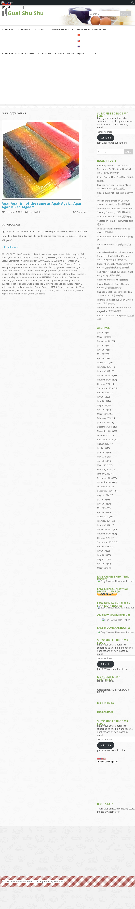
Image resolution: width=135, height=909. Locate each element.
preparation (32, 280)
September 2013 (105, 542)
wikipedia (40, 293)
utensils (59, 290)
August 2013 (103, 546)
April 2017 (102, 358)
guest (79, 267)
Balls (83, 254)
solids (21, 287)
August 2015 (103, 443)
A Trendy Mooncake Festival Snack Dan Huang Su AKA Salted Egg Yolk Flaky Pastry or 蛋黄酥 (114, 169)
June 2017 (102, 349)
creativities (7, 264)
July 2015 (101, 448)
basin (4, 257)
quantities (7, 283)
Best (20, 257)
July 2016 (101, 396)
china (42, 257)
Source (45, 287)
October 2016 (103, 383)
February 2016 (104, 418)
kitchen (66, 273)
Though (38, 290)
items (40, 273)
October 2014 (103, 486)
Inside (62, 270)
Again (42, 254)
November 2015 (105, 430)
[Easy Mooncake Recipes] (116, 632)
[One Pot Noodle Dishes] (116, 619)
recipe (31, 283)
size (14, 287)
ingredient (39, 270)
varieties (80, 290)
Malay (5, 277)
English (77, 264)
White (31, 293)
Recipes (39, 283)
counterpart (71, 260)
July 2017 (101, 345)
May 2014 (102, 507)
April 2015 (102, 460)
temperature (8, 290)
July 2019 (101, 332)
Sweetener (63, 287)
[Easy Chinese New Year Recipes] (116, 581)
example (6, 267)
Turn (45, 290)
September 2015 (105, 439)
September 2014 (105, 490)
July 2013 (101, 550)
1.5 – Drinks (39, 29)
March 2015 (102, 465)
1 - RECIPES (9, 254)
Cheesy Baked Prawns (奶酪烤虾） (114, 279)
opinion (63, 277)
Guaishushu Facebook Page (113, 691)
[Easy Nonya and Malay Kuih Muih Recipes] (116, 607)
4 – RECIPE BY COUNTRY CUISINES (18, 53)
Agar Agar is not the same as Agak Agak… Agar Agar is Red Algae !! (42, 205)
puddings (66, 280)
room (77, 283)
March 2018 (102, 336)
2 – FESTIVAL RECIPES (58, 29)
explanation (18, 267)
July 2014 (101, 499)
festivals (43, 267)
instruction (71, 270)
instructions (7, 273)
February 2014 (104, 520)
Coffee (81, 257)
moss (38, 277)
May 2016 (102, 405)
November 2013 (105, 533)
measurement (27, 277)
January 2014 (103, 525)
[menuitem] (132, 2)
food (51, 267)
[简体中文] (86, 35)
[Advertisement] (67, 81)
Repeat (58, 283)
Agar (55, 254)
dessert (33, 264)
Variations (69, 290)
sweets (74, 287)
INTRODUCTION (22, 273)
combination (16, 260)
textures (29, 290)
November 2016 (105, 379)
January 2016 (103, 422)
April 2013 (102, 563)
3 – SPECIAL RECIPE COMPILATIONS (89, 29)
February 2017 (104, 366)
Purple (75, 280)
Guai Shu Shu (26, 13)
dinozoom (59, 881)
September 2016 (105, 388)
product (56, 280)
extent (28, 267)
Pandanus (74, 277)
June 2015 (102, 452)
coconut (72, 257)
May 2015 (102, 456)
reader (22, 283)
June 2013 (102, 555)
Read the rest (11, 247)
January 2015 (103, 473)
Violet (17, 293)
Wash (24, 293)
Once (55, 277)
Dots (61, 264)
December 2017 (105, 341)
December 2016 (105, 375)
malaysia (13, 277)
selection (6, 287)
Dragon (68, 264)
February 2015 (104, 469)
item (33, 273)
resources (68, 283)
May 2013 (102, 559)
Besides (13, 257)
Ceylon (27, 257)
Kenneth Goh (33, 212)
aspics (76, 254)
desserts (42, 264)
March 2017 (102, 362)
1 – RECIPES (7, 29)
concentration (30, 260)
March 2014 (102, 516)
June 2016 (102, 401)
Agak (48, 254)
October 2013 (103, 537)
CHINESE (51, 257)
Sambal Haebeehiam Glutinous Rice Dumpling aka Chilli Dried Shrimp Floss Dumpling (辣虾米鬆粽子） (115, 256)
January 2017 (103, 371)
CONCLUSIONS (46, 260)
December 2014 (105, 478)
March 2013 (102, 567)
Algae (61, 254)
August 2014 (103, 495)
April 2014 (102, 512)
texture (19, 290)
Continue (59, 260)
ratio (15, 283)
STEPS (54, 287)
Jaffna (47, 273)
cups (16, 264)
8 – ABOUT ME (44, 53)
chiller (36, 257)
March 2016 (102, 413)
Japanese (56, 273)
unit (51, 290)
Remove (49, 283)
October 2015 (103, 435)
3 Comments (81, 212)
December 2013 (105, 529)
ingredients (51, 270)
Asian (68, 254)
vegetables (7, 293)
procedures (45, 280)
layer (73, 273)
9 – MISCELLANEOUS (64, 53)
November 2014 (105, 482)
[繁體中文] (86, 40)
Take (82, 287)
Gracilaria (70, 267)
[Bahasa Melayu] (86, 46)
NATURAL (46, 277)
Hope (4, 270)
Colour (5, 260)
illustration (27, 270)
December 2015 (105, 426)
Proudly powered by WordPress (18, 881)
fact (35, 267)
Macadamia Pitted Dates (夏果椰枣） (115, 216)
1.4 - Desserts (23, 254)
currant (23, 264)
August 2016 (103, 392)
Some (37, 287)
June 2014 (102, 503)
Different (53, 264)
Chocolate (62, 257)
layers (81, 273)
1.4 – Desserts (23, 29)
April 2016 (102, 409)
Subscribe (106, 137)
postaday (6, 280)
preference (18, 280)
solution (29, 287)
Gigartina (59, 267)
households (15, 270)
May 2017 (102, 354)
